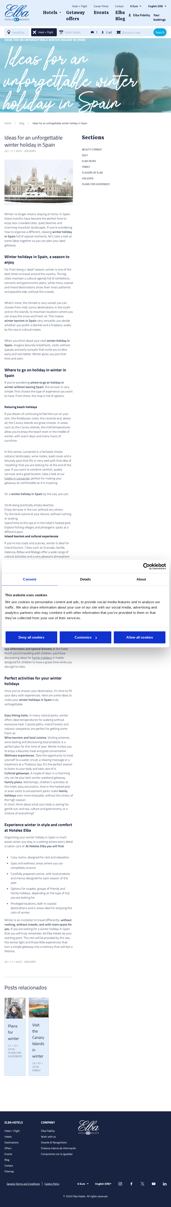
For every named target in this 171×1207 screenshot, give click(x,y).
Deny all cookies (31, 637)
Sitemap (9, 1171)
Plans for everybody (15, 1054)
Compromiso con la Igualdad (56, 1154)
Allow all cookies (139, 637)
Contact (119, 6)
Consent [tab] (29, 579)
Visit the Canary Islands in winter (38, 1040)
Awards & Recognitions (54, 1142)
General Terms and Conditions (23, 1184)
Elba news (89, 161)
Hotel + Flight (79, 6)
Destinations (11, 1142)
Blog (6, 1160)
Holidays (30, 151)
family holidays (42, 657)
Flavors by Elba (92, 172)
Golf (85, 155)
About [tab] (141, 579)
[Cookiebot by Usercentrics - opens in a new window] (146, 566)
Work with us (48, 1136)
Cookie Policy (52, 1184)
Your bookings (159, 17)
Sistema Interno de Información (58, 1148)
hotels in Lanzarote (17, 478)
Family (36, 1070)
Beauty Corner (92, 149)
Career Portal (101, 6)
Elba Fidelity (48, 1131)
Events (8, 1154)
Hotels (8, 1136)
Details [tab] (85, 579)
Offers (8, 1148)
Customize (83, 637)
